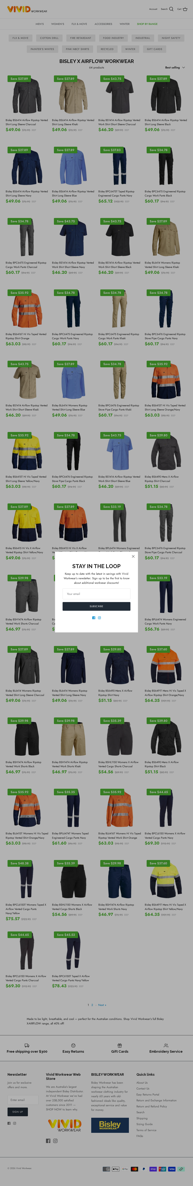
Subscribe (96, 606)
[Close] (133, 556)
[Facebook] (93, 617)
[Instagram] (99, 617)
